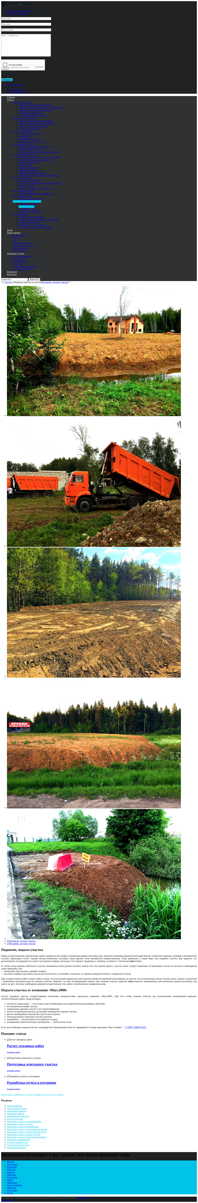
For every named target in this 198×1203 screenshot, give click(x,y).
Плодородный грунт (29, 139)
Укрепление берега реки (31, 113)
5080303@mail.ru (15, 85)
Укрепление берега (22, 102)
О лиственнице (20, 261)
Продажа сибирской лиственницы (35, 120)
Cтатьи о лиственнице (30, 128)
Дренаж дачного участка (31, 199)
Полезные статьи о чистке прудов (35, 188)
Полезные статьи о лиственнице (23, 1126)
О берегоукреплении (23, 256)
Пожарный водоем (28, 170)
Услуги (10, 100)
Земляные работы (15, 1113)
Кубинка (11, 1169)
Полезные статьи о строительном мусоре (39, 152)
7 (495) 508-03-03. (136, 1027)
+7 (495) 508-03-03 (16, 90)
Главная (11, 97)
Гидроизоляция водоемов (31, 217)
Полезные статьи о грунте (31, 141)
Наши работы (13, 232)
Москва (10, 1161)
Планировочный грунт (30, 133)
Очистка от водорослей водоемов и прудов (40, 183)
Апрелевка (12, 1164)
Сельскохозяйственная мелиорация (36, 193)
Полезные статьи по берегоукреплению (26, 1137)
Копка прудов (25, 165)
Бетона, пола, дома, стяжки (32, 225)
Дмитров (11, 1174)
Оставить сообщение (17, 13)
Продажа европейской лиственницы (37, 123)
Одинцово (12, 1190)
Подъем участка (26, 206)
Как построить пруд (28, 162)
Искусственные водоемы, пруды (35, 160)
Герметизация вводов (29, 222)
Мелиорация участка (23, 191)
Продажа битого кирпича (31, 149)
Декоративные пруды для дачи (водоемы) (39, 157)
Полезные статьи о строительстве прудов (39, 175)
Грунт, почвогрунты (23, 131)
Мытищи (11, 1188)
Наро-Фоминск (14, 1185)
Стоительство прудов (23, 245)
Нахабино (12, 1167)
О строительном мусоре (24, 266)
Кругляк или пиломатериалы (33, 126)
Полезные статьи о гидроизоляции (36, 227)
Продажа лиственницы (24, 118)
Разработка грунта (28, 209)
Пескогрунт (24, 136)
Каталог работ (20, 251)
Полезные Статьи (15, 253)
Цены (10, 230)
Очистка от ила (26, 186)
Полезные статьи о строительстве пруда (26, 1132)
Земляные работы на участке (27, 201)
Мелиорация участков (18, 1116)
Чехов (10, 1180)
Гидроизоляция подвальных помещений (38, 219)
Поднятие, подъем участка (55, 282)
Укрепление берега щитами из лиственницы (41, 107)
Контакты (12, 274)
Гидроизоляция (20, 214)
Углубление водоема (29, 167)
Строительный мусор (23, 144)
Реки (15, 240)
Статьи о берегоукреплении (32, 115)
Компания (12, 271)
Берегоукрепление (22, 243)
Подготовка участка (28, 204)
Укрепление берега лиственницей (35, 105)
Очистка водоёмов (22, 178)
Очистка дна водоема (29, 180)
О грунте (17, 264)
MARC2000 (83, 1198)
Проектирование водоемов (32, 173)
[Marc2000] (18, 6)
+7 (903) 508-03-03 (16, 92)
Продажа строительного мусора (34, 147)
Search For (34, 279)
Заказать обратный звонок (20, 11)
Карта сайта (7, 1200)
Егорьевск (12, 1177)
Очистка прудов (21, 248)
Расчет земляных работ (30, 212)
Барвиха (11, 1172)
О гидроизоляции (21, 269)
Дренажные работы (22, 196)
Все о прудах (19, 258)
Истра (10, 1193)
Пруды (16, 238)
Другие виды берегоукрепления (34, 110)
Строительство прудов (24, 154)
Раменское (12, 1182)
